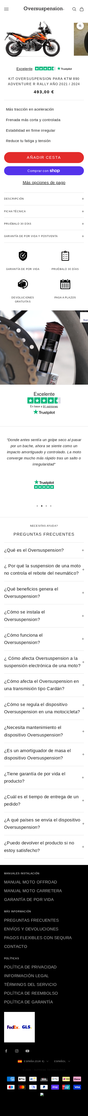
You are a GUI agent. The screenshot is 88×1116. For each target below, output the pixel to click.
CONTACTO (15, 946)
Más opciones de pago (44, 182)
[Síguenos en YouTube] (27, 1051)
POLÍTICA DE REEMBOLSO (31, 993)
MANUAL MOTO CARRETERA (33, 891)
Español (60, 1061)
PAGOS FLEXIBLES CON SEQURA (38, 937)
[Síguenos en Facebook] (6, 1051)
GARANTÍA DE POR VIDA (29, 899)
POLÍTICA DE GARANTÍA (28, 1002)
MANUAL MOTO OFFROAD (30, 882)
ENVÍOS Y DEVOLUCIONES (31, 929)
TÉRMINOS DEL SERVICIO (30, 984)
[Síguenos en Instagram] (17, 1051)
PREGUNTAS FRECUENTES (31, 920)
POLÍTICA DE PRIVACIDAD (30, 967)
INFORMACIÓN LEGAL (26, 976)
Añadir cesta (44, 157)
